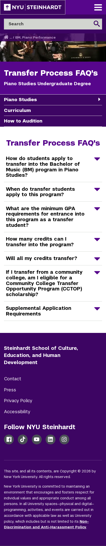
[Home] (7, 37)
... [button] (11, 37)
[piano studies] (99, 99)
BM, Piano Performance (35, 37)
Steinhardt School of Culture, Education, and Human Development (41, 355)
